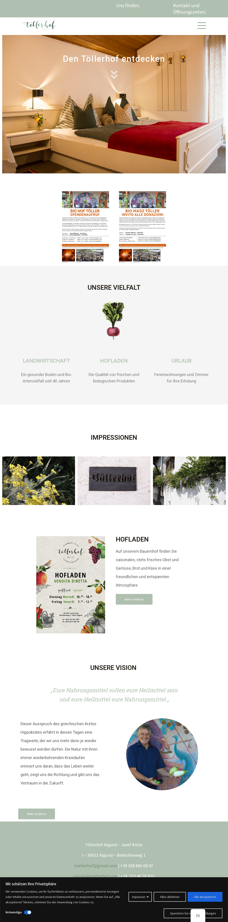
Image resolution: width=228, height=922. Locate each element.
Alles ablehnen (169, 897)
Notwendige (14, 912)
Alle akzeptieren (205, 897)
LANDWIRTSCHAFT (46, 361)
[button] (114, 397)
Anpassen (138, 897)
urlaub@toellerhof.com (95, 876)
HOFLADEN (114, 361)
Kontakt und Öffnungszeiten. (190, 8)
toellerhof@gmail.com (95, 865)
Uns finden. (128, 5)
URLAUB (181, 361)
